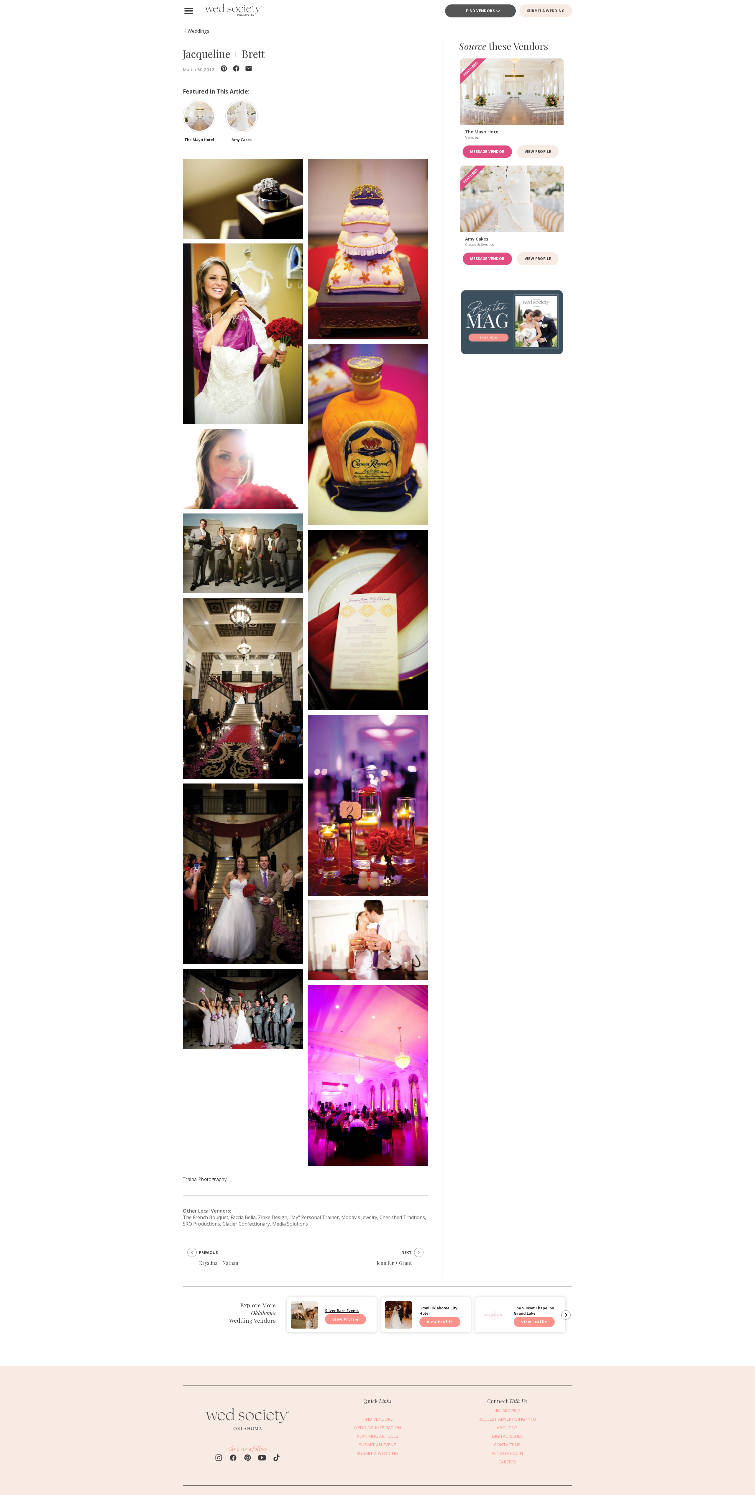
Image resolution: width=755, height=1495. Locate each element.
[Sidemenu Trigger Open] (189, 11)
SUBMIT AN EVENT (377, 1444)
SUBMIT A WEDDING (545, 10)
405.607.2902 (507, 1410)
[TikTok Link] (276, 1458)
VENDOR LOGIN (507, 1453)
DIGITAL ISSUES (507, 1436)
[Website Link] (247, 1433)
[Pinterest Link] (247, 1458)
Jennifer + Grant (394, 1263)
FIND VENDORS (480, 10)
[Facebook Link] (233, 1458)
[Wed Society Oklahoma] (232, 11)
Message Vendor (487, 151)
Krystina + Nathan (218, 1263)
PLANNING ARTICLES (377, 1436)
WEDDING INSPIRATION (377, 1427)
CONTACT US (507, 1444)
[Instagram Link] (218, 1458)
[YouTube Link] (262, 1458)
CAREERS (507, 1462)
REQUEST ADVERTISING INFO (507, 1419)
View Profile (538, 151)
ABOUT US (507, 1427)
